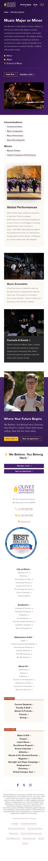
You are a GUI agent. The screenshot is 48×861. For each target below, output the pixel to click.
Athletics (23, 576)
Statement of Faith (23, 683)
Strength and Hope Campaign (23, 761)
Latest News (23, 742)
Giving (23, 673)
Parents (23, 714)
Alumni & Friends (23, 710)
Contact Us (25, 521)
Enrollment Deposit (23, 745)
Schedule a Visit (26, 74)
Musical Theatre (13, 150)
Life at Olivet (23, 569)
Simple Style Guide (29, 838)
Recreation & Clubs (23, 579)
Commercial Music (14, 126)
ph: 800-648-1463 (25, 508)
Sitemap (25, 843)
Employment (23, 765)
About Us (23, 666)
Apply (23, 640)
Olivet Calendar (23, 592)
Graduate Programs (23, 611)
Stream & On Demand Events (23, 755)
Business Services (23, 689)
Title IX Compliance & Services (31, 833)
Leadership (23, 670)
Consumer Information (23, 686)
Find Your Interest (17, 12)
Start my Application (30, 439)
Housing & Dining (23, 582)
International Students (23, 647)
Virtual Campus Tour (23, 771)
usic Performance (16, 135)
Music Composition (15, 131)
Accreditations (23, 618)
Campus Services (23, 586)
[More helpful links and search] (40, 4)
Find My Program (23, 654)
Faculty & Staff (23, 707)
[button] (25, 4)
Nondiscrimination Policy (16, 828)
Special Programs (23, 628)
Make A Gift (23, 735)
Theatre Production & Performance (21, 155)
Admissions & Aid (23, 637)
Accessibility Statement (29, 823)
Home (6, 12)
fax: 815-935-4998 (25, 515)
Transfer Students (23, 650)
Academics (23, 604)
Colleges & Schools (23, 608)
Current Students (23, 704)
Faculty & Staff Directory (23, 621)
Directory (23, 768)
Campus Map (23, 596)
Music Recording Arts (16, 140)
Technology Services (23, 589)
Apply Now (10, 74)
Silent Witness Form (13, 838)
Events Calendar (23, 748)
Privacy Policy (13, 833)
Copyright (14, 823)
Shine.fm (41, 838)
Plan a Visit (10, 439)
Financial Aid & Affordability (23, 644)
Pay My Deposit (23, 657)
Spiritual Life (23, 573)
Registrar (23, 615)
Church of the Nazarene (23, 679)
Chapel (23, 738)
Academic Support (23, 625)
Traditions (23, 676)
